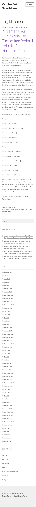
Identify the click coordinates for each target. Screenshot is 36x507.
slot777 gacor (6, 459)
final (16, 209)
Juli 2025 (7, 311)
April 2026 (7, 282)
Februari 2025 (8, 327)
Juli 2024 (7, 350)
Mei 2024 (6, 357)
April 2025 (7, 321)
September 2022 (9, 422)
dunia (12, 209)
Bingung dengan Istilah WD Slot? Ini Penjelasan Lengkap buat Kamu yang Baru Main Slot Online (18, 237)
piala (30, 209)
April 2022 (7, 435)
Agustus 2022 (8, 425)
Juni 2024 (7, 353)
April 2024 (7, 360)
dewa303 (4, 467)
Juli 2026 (7, 275)
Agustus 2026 (8, 272)
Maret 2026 (7, 285)
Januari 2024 (8, 370)
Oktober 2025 (8, 301)
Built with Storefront (20, 496)
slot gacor (5, 476)
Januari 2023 (8, 409)
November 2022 (8, 415)
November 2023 (8, 376)
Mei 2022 (6, 431)
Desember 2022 (8, 412)
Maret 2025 (7, 324)
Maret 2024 (7, 363)
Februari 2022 (8, 441)
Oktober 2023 (8, 379)
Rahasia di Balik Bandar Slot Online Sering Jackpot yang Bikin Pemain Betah (17, 247)
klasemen (21, 209)
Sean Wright (24, 27)
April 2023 (7, 399)
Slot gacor (5, 480)
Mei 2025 (6, 318)
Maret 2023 (7, 402)
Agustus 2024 (8, 347)
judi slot (4, 455)
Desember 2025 (8, 295)
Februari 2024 (8, 366)
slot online (5, 463)
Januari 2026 (8, 292)
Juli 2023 (7, 389)
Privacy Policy (6, 496)
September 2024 (9, 344)
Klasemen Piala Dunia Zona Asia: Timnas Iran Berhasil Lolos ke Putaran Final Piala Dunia (17, 41)
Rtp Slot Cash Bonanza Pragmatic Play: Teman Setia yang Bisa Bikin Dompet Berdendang (18, 252)
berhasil (7, 209)
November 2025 (8, 298)
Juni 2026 (7, 279)
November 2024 (8, 337)
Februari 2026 (8, 288)
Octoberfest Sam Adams (9, 6)
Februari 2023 (8, 405)
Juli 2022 (7, 428)
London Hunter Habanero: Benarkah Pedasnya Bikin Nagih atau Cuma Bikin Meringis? (18, 257)
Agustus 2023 (8, 386)
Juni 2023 (7, 392)
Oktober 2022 (8, 418)
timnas (10, 211)
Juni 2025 (7, 314)
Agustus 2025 (8, 308)
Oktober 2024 (8, 340)
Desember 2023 (8, 373)
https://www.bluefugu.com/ (10, 471)
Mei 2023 (6, 396)
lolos (26, 209)
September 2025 (9, 305)
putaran (4, 211)
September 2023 (9, 383)
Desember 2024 (8, 334)
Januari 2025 (8, 331)
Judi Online (11, 207)
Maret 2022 (7, 438)
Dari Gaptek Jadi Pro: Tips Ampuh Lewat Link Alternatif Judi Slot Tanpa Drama (17, 242)
